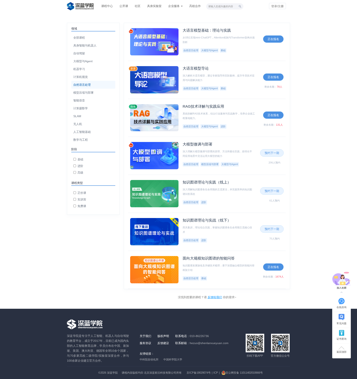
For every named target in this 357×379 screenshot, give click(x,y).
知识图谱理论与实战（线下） (207, 220)
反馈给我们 (215, 297)
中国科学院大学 (172, 359)
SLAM (77, 116)
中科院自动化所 (149, 359)
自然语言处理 (82, 84)
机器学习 (79, 69)
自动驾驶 (79, 53)
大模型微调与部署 (197, 144)
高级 (80, 172)
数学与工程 (80, 139)
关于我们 (145, 336)
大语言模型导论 (196, 68)
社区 (137, 6)
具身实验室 (154, 6)
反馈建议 (163, 343)
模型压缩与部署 (83, 92)
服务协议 (145, 343)
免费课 (81, 206)
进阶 (80, 166)
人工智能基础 (82, 131)
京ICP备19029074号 (199, 372)
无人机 (77, 124)
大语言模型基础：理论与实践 (207, 30)
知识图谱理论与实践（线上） (207, 182)
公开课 (123, 6)
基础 (80, 159)
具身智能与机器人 (84, 45)
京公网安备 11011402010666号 (244, 372)
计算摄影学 (80, 108)
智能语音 (79, 100)
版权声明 (163, 336)
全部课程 (79, 37)
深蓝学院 (112, 372)
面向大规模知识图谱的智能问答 (209, 258)
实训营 (81, 199)
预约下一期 (272, 153)
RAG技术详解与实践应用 (203, 106)
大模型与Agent (83, 61)
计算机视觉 (80, 77)
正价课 (81, 192)
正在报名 (273, 39)
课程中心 (107, 6)
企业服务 (174, 6)
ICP (215, 372)
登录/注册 (277, 6)
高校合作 (195, 6)
